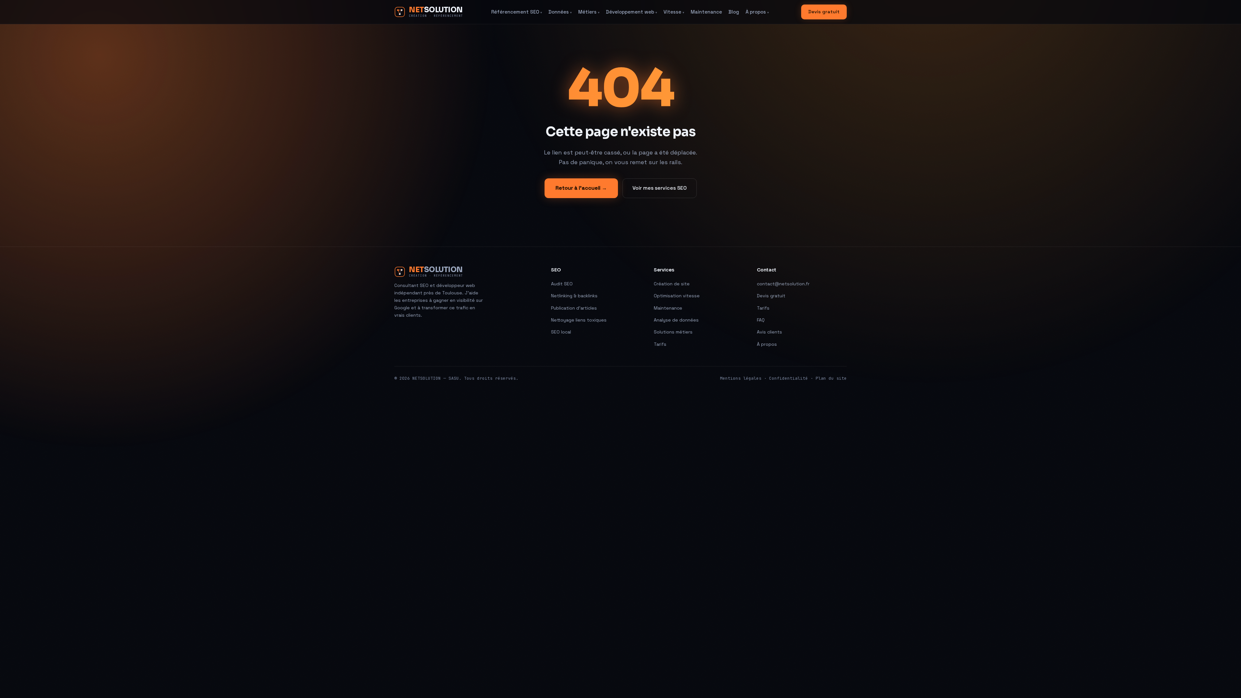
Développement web (631, 12)
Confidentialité (788, 378)
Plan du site (831, 378)
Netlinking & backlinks (574, 296)
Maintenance (706, 12)
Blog (733, 12)
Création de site (672, 284)
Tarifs (660, 344)
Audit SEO (562, 284)
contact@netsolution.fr (783, 284)
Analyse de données (676, 320)
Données (560, 12)
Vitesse (673, 12)
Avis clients (769, 332)
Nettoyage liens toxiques (579, 320)
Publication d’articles (574, 308)
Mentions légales (740, 378)
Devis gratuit (824, 12)
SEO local (561, 332)
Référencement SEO (516, 12)
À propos (757, 12)
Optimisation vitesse (677, 296)
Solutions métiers (673, 332)
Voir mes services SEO (659, 188)
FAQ (761, 320)
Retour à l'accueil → (581, 188)
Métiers (588, 12)
